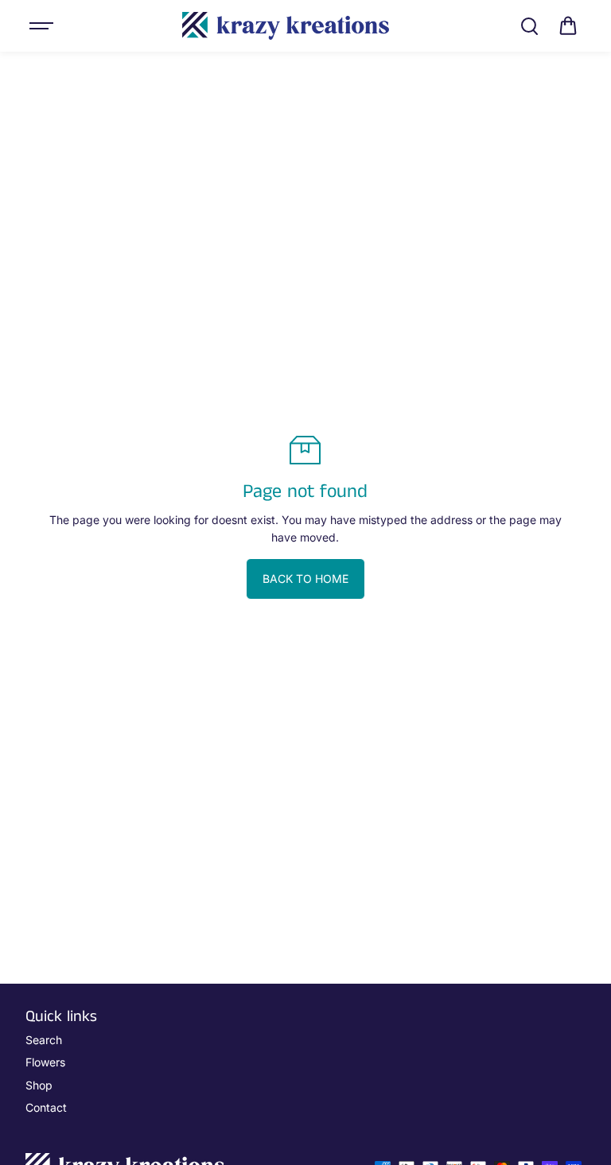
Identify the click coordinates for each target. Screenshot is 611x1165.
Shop (39, 1085)
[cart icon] (568, 26)
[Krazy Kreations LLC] (285, 26)
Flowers (45, 1062)
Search (43, 1040)
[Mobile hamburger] (42, 26)
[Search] (529, 26)
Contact (46, 1107)
